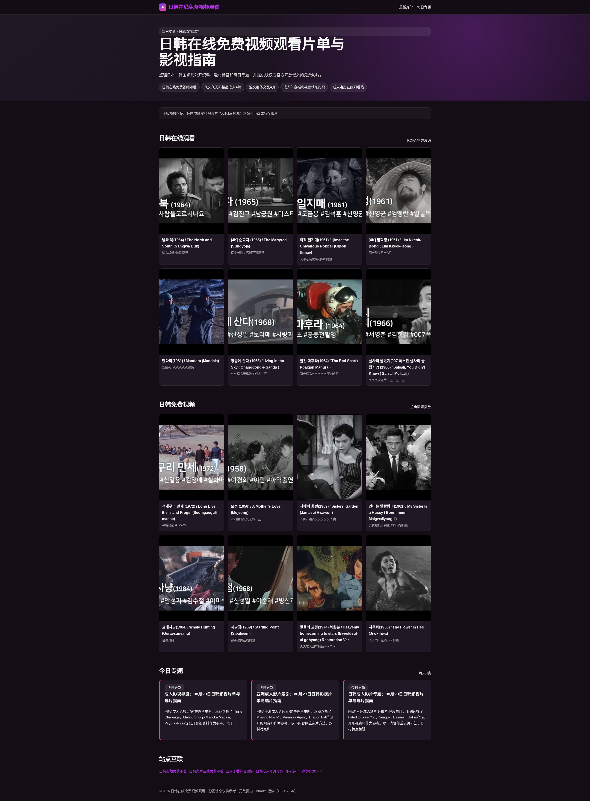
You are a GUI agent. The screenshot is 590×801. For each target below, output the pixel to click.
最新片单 (406, 7)
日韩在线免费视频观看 (193, 7)
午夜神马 (293, 771)
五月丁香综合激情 (240, 771)
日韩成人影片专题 (269, 771)
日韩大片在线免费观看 (206, 771)
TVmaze (260, 791)
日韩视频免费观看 (173, 771)
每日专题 (424, 7)
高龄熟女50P (312, 771)
